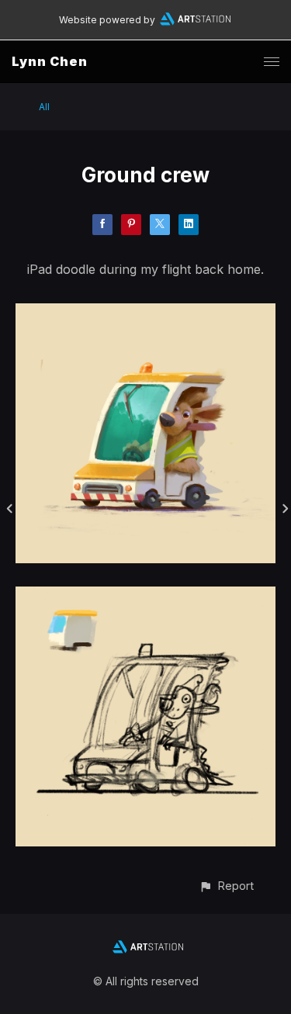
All (44, 106)
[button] (226, 886)
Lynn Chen (50, 61)
